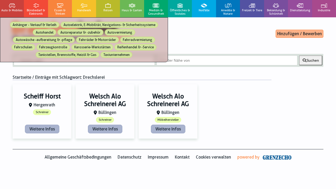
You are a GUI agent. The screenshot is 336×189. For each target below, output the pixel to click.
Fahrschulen (23, 47)
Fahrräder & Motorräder (97, 40)
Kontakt (182, 157)
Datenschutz (129, 157)
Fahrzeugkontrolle (53, 47)
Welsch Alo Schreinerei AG (105, 100)
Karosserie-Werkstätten (92, 47)
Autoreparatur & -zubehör (80, 32)
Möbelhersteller (168, 120)
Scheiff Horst (42, 96)
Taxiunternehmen (116, 55)
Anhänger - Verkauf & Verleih (34, 25)
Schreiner (42, 112)
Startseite (22, 77)
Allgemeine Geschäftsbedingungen (78, 157)
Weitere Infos (42, 129)
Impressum (158, 157)
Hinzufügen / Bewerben (299, 33)
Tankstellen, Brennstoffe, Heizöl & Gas (67, 55)
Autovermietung (119, 32)
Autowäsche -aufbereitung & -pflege (44, 40)
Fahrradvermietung (137, 40)
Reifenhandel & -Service (135, 47)
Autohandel (45, 32)
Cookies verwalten (213, 157)
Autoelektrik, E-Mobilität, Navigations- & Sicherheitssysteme (109, 25)
